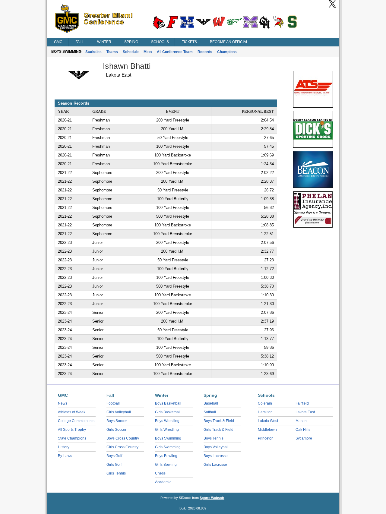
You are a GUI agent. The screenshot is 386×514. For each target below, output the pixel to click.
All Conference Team (175, 52)
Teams (112, 52)
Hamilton (265, 412)
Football (113, 403)
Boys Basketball (168, 403)
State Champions (72, 438)
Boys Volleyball (216, 447)
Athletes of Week (71, 412)
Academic (163, 482)
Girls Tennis (116, 473)
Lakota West (268, 421)
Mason (301, 421)
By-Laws (65, 456)
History (63, 447)
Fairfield (302, 403)
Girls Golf (114, 464)
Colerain (265, 403)
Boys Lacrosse (216, 456)
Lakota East (305, 412)
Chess (160, 473)
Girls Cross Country (122, 447)
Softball (210, 412)
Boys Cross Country (122, 438)
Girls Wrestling (167, 429)
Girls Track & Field (218, 429)
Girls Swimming (168, 447)
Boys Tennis (213, 438)
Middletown (267, 429)
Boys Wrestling (167, 421)
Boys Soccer (116, 421)
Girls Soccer (116, 429)
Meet (148, 52)
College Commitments (76, 421)
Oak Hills (303, 429)
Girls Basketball (168, 412)
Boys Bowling (166, 456)
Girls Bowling (166, 464)
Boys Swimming (168, 438)
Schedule (131, 52)
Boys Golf (114, 456)
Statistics (93, 52)
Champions (227, 52)
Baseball (211, 403)
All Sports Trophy (72, 429)
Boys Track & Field (219, 421)
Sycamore (304, 438)
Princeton (266, 438)
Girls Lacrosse (215, 464)
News (62, 403)
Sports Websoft (212, 498)
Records (205, 52)
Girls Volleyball (118, 412)
